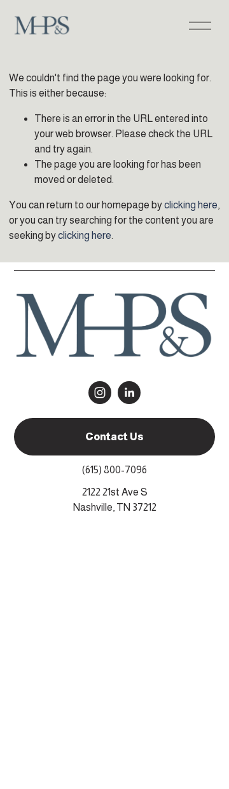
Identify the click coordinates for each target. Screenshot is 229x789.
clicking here (191, 204)
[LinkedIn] (129, 392)
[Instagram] (99, 392)
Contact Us (114, 436)
